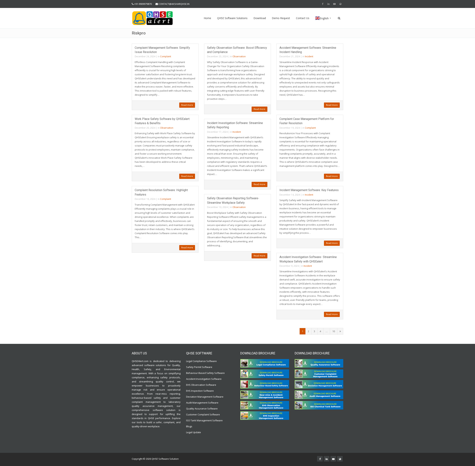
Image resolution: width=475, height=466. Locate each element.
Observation (239, 56)
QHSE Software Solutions (232, 18)
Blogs (189, 426)
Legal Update (193, 432)
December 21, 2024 (289, 56)
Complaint (165, 56)
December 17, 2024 (217, 131)
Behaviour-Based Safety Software (205, 373)
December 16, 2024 (145, 199)
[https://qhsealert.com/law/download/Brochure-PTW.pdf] (264, 373)
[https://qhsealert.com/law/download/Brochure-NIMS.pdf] (264, 394)
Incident (309, 56)
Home (207, 18)
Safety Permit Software (199, 367)
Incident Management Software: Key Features (309, 190)
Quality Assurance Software (202, 408)
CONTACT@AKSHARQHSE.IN (173, 4)
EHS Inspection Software (200, 390)
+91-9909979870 (143, 4)
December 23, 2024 (217, 56)
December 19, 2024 (289, 127)
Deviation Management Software (204, 396)
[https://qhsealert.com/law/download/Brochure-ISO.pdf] (319, 404)
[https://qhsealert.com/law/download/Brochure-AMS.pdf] (319, 394)
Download (259, 18)
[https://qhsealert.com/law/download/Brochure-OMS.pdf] (264, 404)
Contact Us (302, 18)
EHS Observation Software (201, 384)
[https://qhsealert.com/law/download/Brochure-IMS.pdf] (264, 415)
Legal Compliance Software (201, 361)
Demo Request (281, 18)
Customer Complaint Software (203, 414)
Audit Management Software (202, 402)
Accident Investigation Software (204, 379)
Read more (187, 105)
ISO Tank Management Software (204, 420)
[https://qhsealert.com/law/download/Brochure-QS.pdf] (319, 363)
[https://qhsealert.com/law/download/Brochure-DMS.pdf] (319, 384)
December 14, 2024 (289, 194)
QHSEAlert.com (140, 361)
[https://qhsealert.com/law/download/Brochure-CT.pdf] (264, 363)
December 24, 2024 (145, 56)
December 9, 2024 (289, 265)
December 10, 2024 (217, 207)
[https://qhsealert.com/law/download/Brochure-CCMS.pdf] (319, 373)
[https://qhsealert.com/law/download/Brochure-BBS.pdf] (264, 384)
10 (333, 331)
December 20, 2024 (145, 127)
